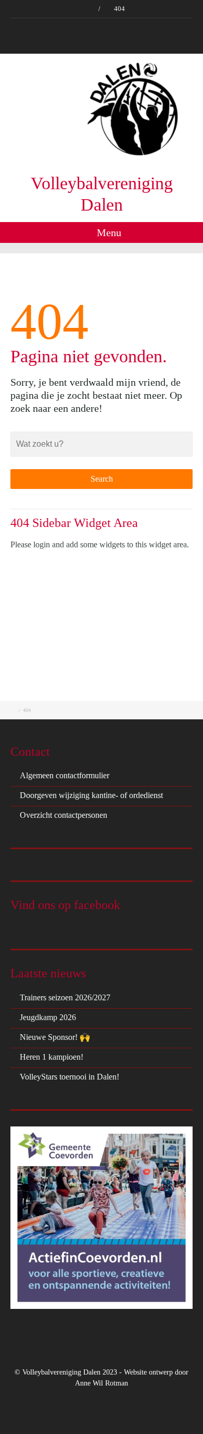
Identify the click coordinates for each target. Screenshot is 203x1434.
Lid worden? (102, 27)
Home (30, 27)
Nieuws (61, 27)
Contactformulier (156, 27)
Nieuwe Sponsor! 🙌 (55, 1037)
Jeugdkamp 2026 (48, 1017)
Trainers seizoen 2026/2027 (65, 997)
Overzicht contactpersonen (63, 815)
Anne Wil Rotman (101, 1383)
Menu (107, 232)
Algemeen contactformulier (64, 775)
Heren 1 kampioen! (51, 1056)
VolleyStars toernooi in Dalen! (69, 1076)
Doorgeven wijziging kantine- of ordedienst (91, 795)
